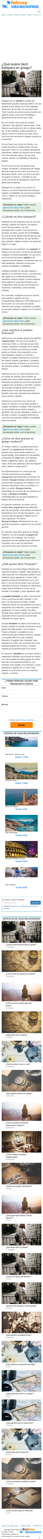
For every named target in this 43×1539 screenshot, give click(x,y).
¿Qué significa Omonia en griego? (19, 1093)
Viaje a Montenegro (11, 832)
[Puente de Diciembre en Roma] (21, 852)
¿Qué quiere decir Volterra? (16, 1035)
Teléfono (4, 696)
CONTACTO (37, 1526)
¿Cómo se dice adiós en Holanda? (19, 1510)
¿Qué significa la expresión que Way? (20, 1364)
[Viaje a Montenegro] (21, 824)
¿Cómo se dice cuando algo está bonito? (19, 1004)
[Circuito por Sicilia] (21, 775)
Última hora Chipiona (11, 806)
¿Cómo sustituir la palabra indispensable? (16, 1155)
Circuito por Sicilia (11, 780)
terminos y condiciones (20, 906)
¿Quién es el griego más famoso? (19, 1186)
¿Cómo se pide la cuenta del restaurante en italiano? (17, 1124)
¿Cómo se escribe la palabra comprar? (21, 1481)
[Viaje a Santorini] (21, 872)
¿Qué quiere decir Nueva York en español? (19, 1216)
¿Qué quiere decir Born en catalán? (20, 1393)
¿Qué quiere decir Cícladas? (17, 1247)
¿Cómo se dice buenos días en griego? (21, 944)
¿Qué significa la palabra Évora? (18, 1335)
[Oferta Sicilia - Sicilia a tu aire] (21, 741)
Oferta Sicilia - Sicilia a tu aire (14, 754)
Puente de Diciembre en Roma (15, 859)
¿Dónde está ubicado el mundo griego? (21, 1306)
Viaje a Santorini (10, 885)
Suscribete (35, 903)
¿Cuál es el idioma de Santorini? (18, 1276)
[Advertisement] (21, 39)
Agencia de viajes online (10, 1526)
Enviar (21, 725)
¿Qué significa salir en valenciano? (19, 1423)
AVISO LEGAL (26, 1526)
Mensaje (4, 704)
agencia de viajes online (13, 207)
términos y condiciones (26, 720)
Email (4, 688)
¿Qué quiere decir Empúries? (17, 1452)
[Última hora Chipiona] (21, 799)
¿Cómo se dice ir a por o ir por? (18, 1064)
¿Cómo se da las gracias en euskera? (20, 973)
